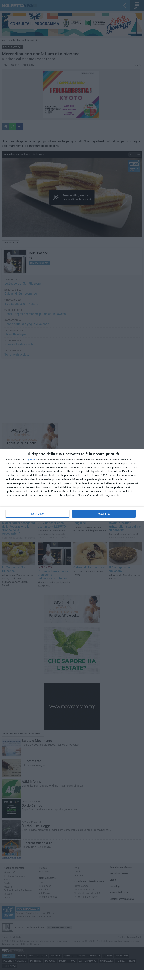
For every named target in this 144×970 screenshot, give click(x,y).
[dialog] (72, 485)
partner (32, 459)
